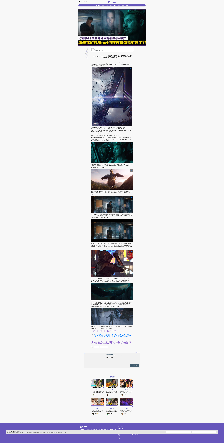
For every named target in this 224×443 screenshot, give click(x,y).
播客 (127, 5)
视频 (123, 5)
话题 (103, 5)
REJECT (178, 431)
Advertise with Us (136, 434)
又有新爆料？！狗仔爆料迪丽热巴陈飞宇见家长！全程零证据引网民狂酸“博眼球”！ (126, 392)
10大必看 (98, 5)
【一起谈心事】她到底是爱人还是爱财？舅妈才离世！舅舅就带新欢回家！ (98, 392)
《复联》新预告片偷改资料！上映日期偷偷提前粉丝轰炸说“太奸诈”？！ (113, 336)
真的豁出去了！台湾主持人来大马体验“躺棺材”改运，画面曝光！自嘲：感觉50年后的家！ (126, 410)
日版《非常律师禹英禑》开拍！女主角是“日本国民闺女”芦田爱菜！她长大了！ (112, 410)
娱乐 (119, 5)
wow (119, 440)
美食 (115, 5)
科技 (111, 5)
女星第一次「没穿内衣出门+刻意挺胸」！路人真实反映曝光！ (98, 410)
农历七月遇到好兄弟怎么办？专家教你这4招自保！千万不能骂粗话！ (112, 392)
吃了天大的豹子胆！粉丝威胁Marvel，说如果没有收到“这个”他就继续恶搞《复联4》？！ (113, 334)
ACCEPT (204, 431)
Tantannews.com (83, 429)
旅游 (107, 5)
